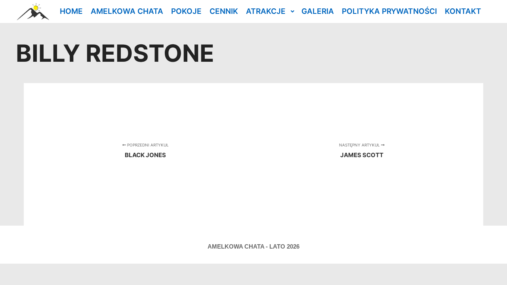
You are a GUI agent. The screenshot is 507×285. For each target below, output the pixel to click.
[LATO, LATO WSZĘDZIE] (32, 11)
